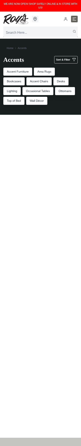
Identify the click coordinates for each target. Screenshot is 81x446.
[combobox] (40, 32)
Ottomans (65, 91)
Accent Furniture (18, 71)
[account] (66, 19)
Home (10, 48)
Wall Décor (37, 100)
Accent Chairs (39, 81)
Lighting (12, 91)
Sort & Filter (63, 59)
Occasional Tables (38, 91)
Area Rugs (44, 71)
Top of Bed (14, 100)
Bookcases (14, 81)
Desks (61, 81)
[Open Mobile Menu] (74, 19)
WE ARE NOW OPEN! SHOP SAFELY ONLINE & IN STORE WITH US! (40, 5)
